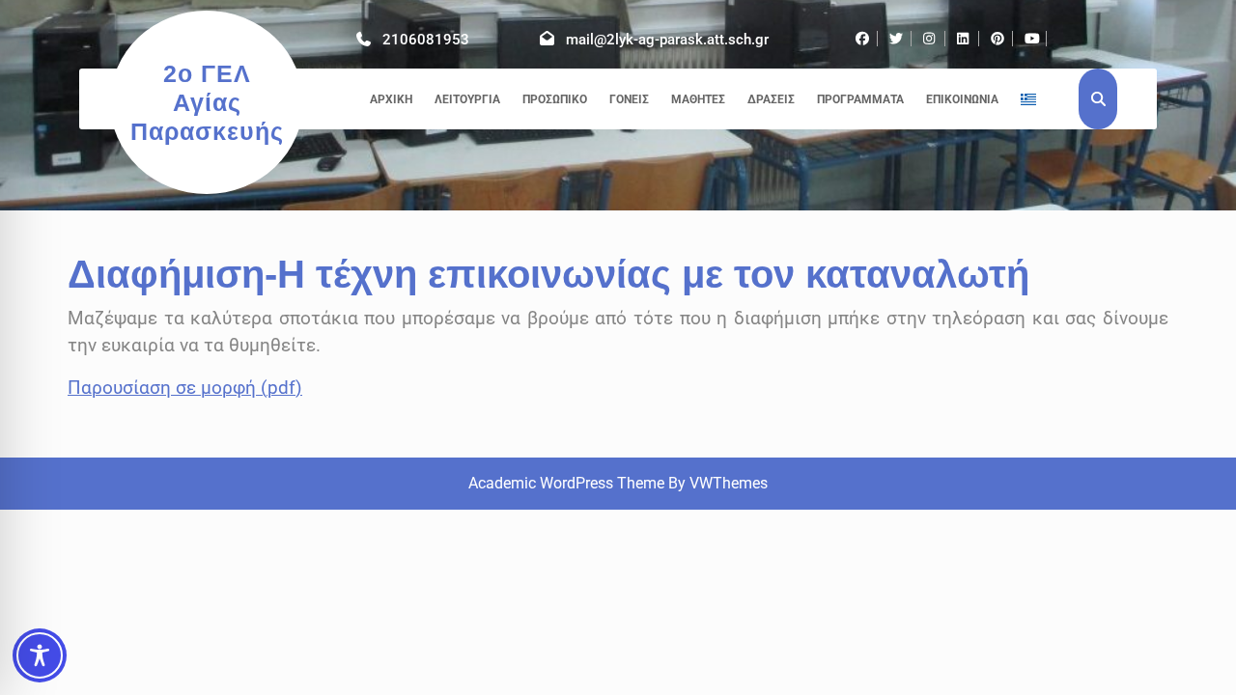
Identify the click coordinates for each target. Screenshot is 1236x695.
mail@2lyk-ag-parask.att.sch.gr (667, 39)
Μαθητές (698, 99)
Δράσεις (771, 99)
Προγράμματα (860, 99)
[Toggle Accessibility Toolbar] (39, 655)
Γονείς (629, 99)
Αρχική (391, 99)
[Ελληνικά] (1028, 99)
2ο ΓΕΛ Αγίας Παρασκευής (207, 102)
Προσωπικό (554, 99)
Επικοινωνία (962, 99)
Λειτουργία (467, 99)
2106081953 (425, 39)
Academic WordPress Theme (566, 483)
